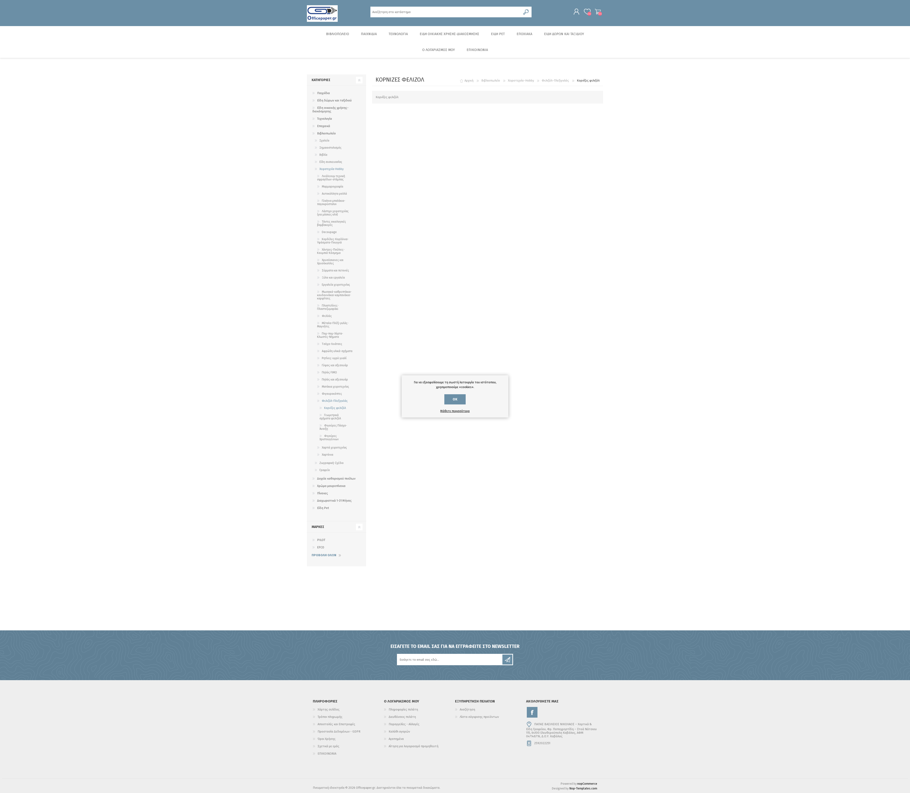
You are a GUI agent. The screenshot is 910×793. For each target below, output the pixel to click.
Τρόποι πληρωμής (330, 717)
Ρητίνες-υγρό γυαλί (334, 358)
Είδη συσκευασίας (330, 162)
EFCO (320, 547)
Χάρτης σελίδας (329, 709)
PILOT (321, 540)
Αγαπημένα (396, 739)
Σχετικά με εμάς (328, 746)
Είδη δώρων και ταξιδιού (334, 100)
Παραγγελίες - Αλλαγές (404, 724)
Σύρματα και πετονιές (335, 270)
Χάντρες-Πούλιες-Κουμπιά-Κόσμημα (331, 251)
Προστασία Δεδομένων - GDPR (339, 731)
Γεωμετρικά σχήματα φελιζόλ (330, 416)
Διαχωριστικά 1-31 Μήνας (334, 500)
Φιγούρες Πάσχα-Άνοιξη (333, 427)
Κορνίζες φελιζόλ (335, 408)
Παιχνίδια (323, 93)
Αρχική (468, 80)
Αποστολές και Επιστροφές (336, 724)
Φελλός (327, 316)
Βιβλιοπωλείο (326, 133)
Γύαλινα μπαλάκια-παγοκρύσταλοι (331, 202)
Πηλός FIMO (329, 372)
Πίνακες (322, 493)
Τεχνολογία (324, 118)
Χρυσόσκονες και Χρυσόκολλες (330, 261)
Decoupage (329, 232)
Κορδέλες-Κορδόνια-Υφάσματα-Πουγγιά (333, 241)
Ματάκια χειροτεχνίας (335, 386)
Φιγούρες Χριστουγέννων (329, 437)
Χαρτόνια (327, 454)
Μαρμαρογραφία (332, 186)
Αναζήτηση (467, 709)
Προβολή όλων (324, 555)
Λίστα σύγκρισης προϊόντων (479, 717)
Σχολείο (324, 140)
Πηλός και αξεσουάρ (335, 379)
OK (455, 399)
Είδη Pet (323, 508)
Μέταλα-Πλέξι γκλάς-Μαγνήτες (333, 324)
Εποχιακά (323, 126)
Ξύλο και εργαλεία (333, 277)
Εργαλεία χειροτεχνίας (336, 284)
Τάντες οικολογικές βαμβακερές (331, 223)
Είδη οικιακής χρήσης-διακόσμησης (330, 109)
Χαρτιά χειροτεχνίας (334, 447)
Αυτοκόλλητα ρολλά (334, 193)
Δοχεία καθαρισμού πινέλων (336, 478)
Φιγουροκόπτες (332, 393)
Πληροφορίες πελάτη (403, 709)
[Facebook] (532, 712)
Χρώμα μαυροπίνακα (331, 486)
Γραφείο (324, 470)
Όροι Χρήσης (327, 739)
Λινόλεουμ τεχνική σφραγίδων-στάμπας (331, 177)
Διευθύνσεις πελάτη (402, 717)
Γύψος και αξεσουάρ (335, 365)
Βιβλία (323, 154)
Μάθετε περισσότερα (455, 411)
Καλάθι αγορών (597, 11)
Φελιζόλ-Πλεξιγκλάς (335, 401)
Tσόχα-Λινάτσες (332, 344)
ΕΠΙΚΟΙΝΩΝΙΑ (327, 753)
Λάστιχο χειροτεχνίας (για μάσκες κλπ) (333, 213)
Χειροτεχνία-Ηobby (331, 169)
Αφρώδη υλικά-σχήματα (337, 351)
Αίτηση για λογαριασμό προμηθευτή (413, 746)
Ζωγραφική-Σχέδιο (331, 463)
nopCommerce (587, 783)
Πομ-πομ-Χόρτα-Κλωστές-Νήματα (330, 335)
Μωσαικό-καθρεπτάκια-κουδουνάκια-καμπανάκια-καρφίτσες (334, 295)
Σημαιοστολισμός (330, 147)
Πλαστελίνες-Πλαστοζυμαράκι (328, 307)
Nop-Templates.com (583, 788)
